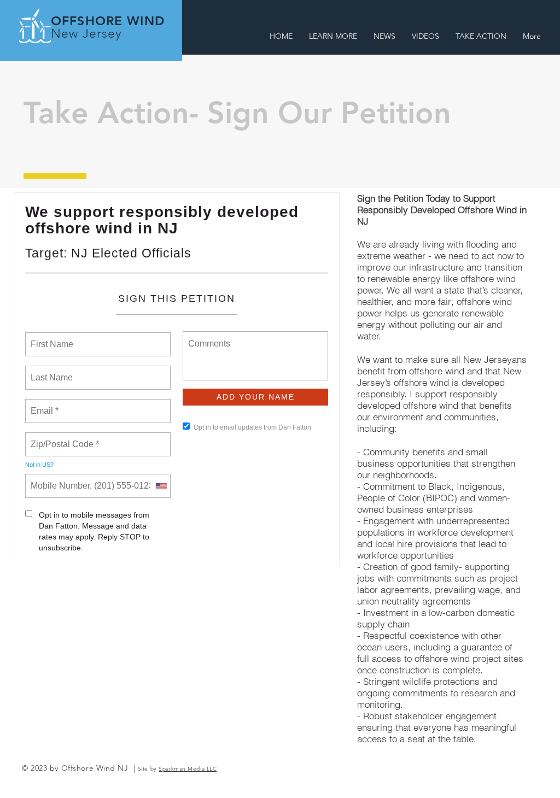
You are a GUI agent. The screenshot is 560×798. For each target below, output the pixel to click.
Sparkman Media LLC (188, 768)
